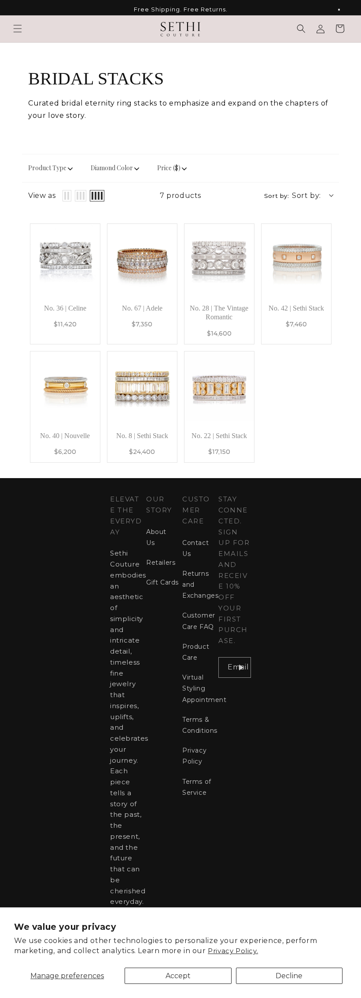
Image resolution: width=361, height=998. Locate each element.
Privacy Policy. (233, 951)
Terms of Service (196, 787)
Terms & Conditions (199, 725)
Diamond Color (112, 168)
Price (168, 168)
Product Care (195, 652)
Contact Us (195, 548)
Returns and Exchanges (200, 585)
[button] (17, 28)
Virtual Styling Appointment (204, 688)
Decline (289, 976)
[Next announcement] (344, 9)
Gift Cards (162, 582)
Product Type (47, 168)
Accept (178, 976)
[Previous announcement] (17, 9)
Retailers (160, 563)
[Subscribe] (240, 667)
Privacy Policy (194, 755)
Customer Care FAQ (198, 620)
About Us (156, 537)
